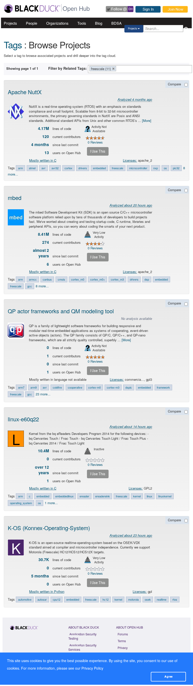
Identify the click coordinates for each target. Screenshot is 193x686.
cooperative (75, 387)
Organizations (57, 23)
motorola (133, 599)
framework (163, 387)
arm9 (33, 387)
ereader (84, 496)
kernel (137, 496)
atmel (32, 168)
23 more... (43, 394)
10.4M (43, 451)
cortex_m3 (117, 279)
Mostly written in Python (46, 591)
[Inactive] (87, 451)
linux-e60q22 (23, 419)
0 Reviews (95, 142)
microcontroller (138, 168)
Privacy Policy (92, 668)
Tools (81, 23)
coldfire (57, 387)
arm (20, 168)
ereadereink (102, 496)
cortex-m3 (113, 387)
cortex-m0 (94, 387)
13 (46, 152)
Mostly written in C (42, 160)
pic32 (176, 168)
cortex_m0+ (97, 279)
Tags (13, 44)
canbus (47, 279)
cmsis (61, 279)
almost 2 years (41, 253)
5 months (40, 576)
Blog (98, 23)
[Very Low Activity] (87, 234)
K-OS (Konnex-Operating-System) (49, 528)
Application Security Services (82, 647)
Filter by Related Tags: (67, 68)
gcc (29, 286)
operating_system (21, 503)
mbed (14, 197)
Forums (123, 634)
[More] (146, 120)
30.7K (43, 559)
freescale (117, 168)
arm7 (21, 387)
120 (45, 136)
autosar (42, 599)
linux (149, 496)
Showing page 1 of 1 (22, 68)
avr (43, 168)
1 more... (51, 502)
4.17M (43, 128)
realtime (161, 599)
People (31, 23)
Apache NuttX (25, 92)
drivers (82, 168)
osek (148, 599)
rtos (174, 599)
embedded (99, 168)
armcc (33, 279)
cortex (68, 168)
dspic (128, 387)
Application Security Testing (82, 636)
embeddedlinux (64, 496)
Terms (122, 641)
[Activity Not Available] (87, 129)
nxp (155, 168)
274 (45, 242)
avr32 (55, 168)
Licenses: (130, 160)
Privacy (123, 647)
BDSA (116, 23)
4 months (40, 144)
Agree (168, 676)
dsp (146, 279)
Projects (10, 23)
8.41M (43, 234)
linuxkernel (164, 496)
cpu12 (56, 599)
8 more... (42, 286)
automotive (24, 599)
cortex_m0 (77, 279)
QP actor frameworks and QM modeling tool (61, 311)
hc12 (106, 599)
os (165, 168)
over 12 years (42, 469)
